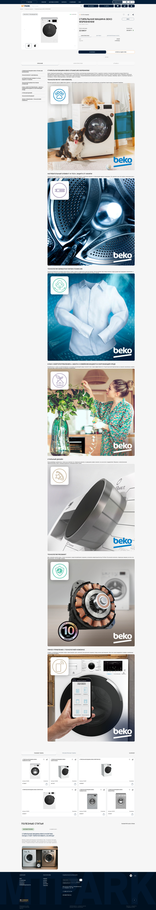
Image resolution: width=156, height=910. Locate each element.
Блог (21, 878)
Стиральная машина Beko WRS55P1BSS (115, 790)
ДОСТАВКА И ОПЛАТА (54, 2)
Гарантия (45, 885)
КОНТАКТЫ (64, 2)
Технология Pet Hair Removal (30, 75)
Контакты (22, 882)
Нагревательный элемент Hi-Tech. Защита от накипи (31, 79)
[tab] (85, 35)
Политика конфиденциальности (25, 884)
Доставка (45, 883)
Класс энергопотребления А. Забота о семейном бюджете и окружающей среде (32, 88)
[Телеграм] (127, 2)
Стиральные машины (29, 9)
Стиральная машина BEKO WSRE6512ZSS (87, 790)
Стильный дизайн (27, 92)
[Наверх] (134, 900)
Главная (45, 878)
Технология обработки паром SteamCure (30, 83)
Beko (128, 19)
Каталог (21, 9)
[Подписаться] (80, 880)
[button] (57, 6)
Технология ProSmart (28, 96)
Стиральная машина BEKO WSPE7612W (32, 789)
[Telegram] (131, 875)
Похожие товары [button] (39, 753)
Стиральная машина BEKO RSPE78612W (90, 759)
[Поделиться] (133, 15)
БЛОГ (80, 2)
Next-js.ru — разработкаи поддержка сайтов (131, 906)
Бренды (45, 882)
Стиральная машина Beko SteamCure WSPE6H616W (32, 71)
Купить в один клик (120, 52)
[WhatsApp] (130, 2)
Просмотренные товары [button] (69, 753)
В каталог (132, 753)
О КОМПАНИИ (73, 2)
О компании (23, 880)
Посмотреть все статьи (128, 823)
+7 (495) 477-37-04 (117, 2)
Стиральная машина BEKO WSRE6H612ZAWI (29, 760)
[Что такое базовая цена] (133, 30)
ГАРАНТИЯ (43, 2)
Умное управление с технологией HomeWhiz (31, 100)
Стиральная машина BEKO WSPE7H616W (58, 760)
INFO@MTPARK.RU (67, 895)
